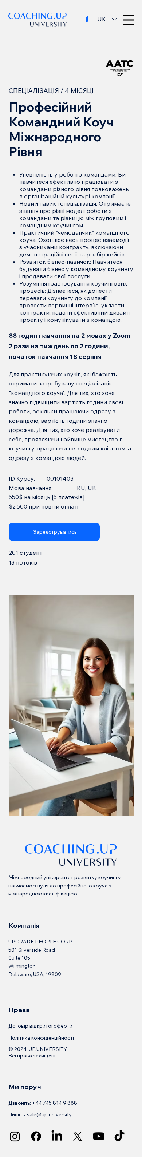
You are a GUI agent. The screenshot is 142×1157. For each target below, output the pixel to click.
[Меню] (128, 20)
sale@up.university (49, 1114)
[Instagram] (14, 1136)
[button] (54, 532)
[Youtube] (98, 1136)
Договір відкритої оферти (40, 1026)
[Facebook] (36, 1136)
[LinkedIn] (56, 1136)
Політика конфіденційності (41, 1038)
